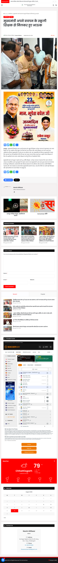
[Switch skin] (53, 5)
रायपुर (11, 17)
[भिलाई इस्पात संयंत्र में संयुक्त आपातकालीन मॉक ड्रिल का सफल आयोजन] (7, 329)
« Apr (4, 517)
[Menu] (2, 5)
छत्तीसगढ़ (10, 13)
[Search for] (56, 5)
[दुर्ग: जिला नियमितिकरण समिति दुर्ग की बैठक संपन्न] (7, 322)
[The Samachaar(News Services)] (29, 5)
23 (51, 507)
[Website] (14, 192)
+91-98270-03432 (29, 545)
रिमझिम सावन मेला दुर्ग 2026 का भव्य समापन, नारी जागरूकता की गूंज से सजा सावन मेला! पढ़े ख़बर (10, 239)
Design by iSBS (53, 560)
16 (50, 504)
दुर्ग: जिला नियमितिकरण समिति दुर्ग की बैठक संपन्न (21, 1)
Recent (15, 294)
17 (7, 507)
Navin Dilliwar (18, 35)
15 (43, 504)
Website (32, 279)
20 (29, 507)
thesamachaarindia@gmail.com (29, 549)
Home (6, 13)
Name (5, 273)
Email (5, 279)
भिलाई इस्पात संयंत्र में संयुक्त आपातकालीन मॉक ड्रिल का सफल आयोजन (30, 326)
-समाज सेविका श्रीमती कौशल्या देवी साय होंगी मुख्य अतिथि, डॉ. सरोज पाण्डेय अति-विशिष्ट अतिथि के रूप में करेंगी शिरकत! (47, 239)
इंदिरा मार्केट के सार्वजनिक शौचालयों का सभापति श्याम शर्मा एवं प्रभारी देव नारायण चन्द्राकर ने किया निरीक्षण (28, 239)
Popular (43, 294)
